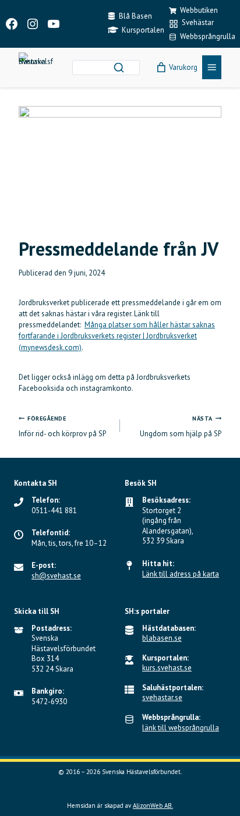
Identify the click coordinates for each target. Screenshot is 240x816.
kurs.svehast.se (167, 668)
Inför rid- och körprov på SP (62, 427)
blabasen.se (162, 638)
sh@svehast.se (56, 576)
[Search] (119, 67)
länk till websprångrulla (180, 728)
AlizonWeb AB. (153, 805)
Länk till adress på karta (180, 574)
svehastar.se (162, 697)
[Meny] (211, 67)
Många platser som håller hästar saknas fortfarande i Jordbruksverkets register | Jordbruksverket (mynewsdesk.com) (117, 336)
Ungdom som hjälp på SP (180, 427)
